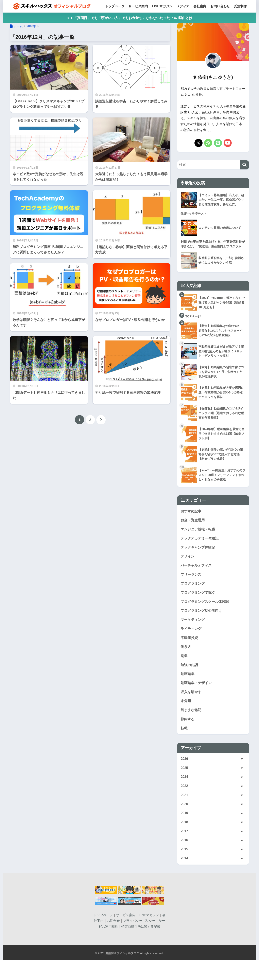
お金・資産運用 (193, 520)
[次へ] (101, 419)
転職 (184, 728)
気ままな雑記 (191, 710)
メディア (182, 6)
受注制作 (240, 6)
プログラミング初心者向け (201, 610)
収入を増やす (191, 692)
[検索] (244, 164)
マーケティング (193, 620)
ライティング (191, 629)
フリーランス (191, 574)
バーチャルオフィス (196, 565)
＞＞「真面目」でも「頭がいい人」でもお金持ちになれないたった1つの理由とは (129, 18)
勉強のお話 (189, 665)
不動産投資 (189, 638)
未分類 (186, 701)
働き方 (186, 647)
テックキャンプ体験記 (198, 547)
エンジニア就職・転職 (198, 529)
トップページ (114, 6)
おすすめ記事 (191, 511)
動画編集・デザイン (196, 683)
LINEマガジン (162, 6)
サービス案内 (138, 6)
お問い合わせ (220, 6)
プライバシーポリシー (139, 920)
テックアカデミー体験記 (200, 538)
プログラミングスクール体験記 (205, 602)
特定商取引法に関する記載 (140, 926)
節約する (187, 719)
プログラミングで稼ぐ (198, 592)
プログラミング (193, 583)
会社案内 (199, 6)
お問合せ (113, 920)
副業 (184, 656)
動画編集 (187, 674)
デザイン (187, 556)
